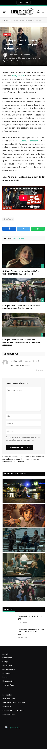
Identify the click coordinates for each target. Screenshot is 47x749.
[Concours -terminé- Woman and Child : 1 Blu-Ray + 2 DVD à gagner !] (9, 632)
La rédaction (7, 695)
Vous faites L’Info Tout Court (13, 703)
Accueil (5, 20)
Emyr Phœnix (13, 55)
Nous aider (23, 2)
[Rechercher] (38, 11)
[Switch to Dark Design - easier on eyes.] (42, 12)
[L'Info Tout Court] (22, 12)
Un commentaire (11, 58)
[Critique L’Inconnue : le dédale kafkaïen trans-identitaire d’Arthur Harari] (23, 256)
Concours (8, 609)
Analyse (5, 654)
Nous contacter (8, 699)
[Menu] (4, 11)
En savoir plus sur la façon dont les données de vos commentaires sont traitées (23, 459)
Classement (7, 658)
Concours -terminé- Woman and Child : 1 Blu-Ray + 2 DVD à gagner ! (31, 631)
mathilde (13, 361)
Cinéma (7, 34)
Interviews (6, 673)
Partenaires (7, 707)
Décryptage (7, 666)
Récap (4, 677)
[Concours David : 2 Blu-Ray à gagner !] (9, 619)
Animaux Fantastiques (30, 141)
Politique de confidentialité (13, 710)
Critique (5, 662)
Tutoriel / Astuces (9, 685)
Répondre (39, 370)
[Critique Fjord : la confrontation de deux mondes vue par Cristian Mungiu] (23, 290)
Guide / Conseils (8, 669)
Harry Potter (18, 75)
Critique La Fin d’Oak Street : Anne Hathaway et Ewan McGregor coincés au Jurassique (21, 342)
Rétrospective (7, 681)
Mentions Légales (9, 714)
